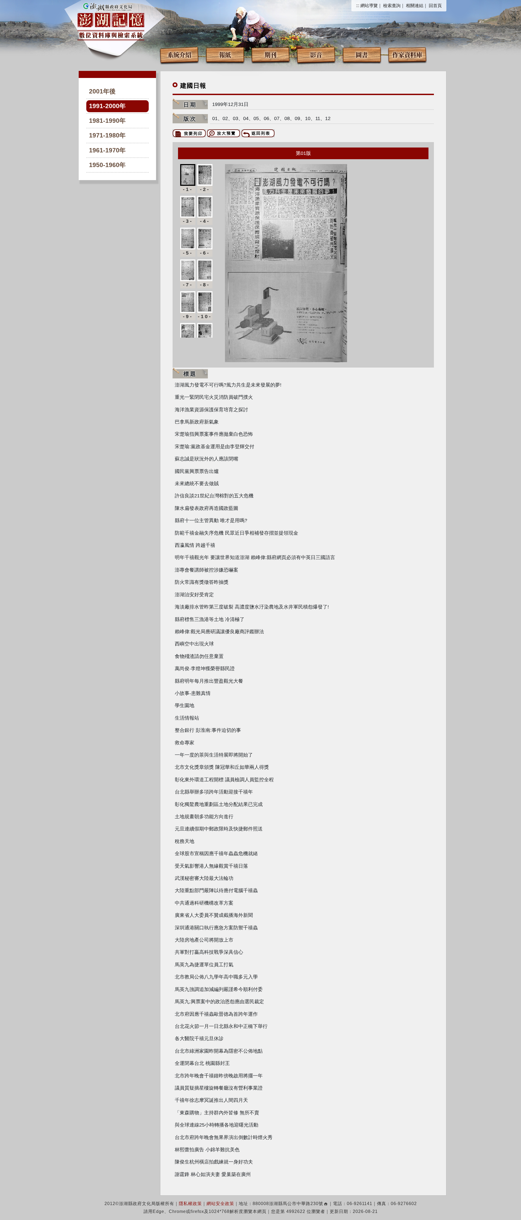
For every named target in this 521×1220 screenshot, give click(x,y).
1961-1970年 (107, 150)
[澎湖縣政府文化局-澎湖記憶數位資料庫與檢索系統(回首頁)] (110, 21)
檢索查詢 (392, 5)
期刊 (271, 54)
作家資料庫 (407, 54)
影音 (316, 54)
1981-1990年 (107, 120)
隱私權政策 (190, 1203)
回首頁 (435, 5)
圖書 (362, 54)
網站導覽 (369, 5)
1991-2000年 (107, 106)
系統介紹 (179, 54)
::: (357, 5)
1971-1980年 (107, 135)
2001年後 (102, 91)
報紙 (225, 54)
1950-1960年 (107, 165)
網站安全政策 (220, 1203)
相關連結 (414, 5)
